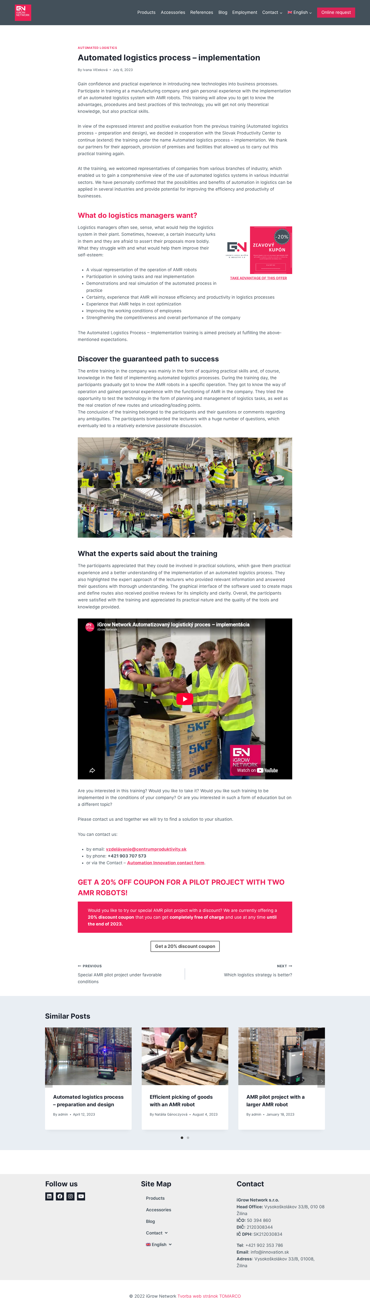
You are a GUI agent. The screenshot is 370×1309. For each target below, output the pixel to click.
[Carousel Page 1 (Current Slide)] (182, 1138)
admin (63, 1114)
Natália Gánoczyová (171, 1114)
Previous (49, 1081)
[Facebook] (60, 1196)
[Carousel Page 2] (188, 1138)
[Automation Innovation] (23, 13)
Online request (336, 12)
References (201, 12)
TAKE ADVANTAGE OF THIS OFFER (258, 278)
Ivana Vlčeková (95, 70)
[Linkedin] (49, 1196)
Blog (222, 12)
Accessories (173, 12)
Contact (154, 1232)
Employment (244, 12)
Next (321, 1081)
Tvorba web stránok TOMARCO (209, 1296)
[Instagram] (70, 1196)
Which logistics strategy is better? (258, 970)
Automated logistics (97, 48)
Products (146, 12)
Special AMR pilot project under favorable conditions (120, 974)
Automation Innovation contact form (165, 862)
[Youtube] (81, 1196)
